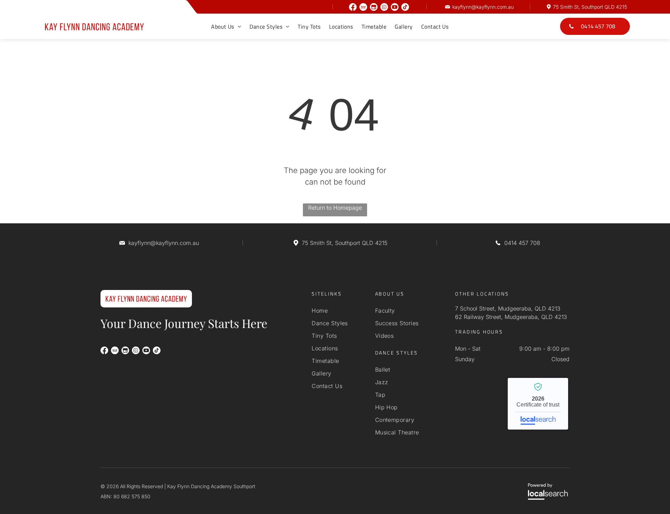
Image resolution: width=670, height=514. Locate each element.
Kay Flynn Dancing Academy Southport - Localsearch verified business (538, 404)
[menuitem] (226, 26)
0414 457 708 (522, 242)
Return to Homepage (335, 207)
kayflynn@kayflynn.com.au (483, 7)
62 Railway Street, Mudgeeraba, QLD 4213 (511, 316)
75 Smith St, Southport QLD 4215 (590, 7)
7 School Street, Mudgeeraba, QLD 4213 (507, 308)
